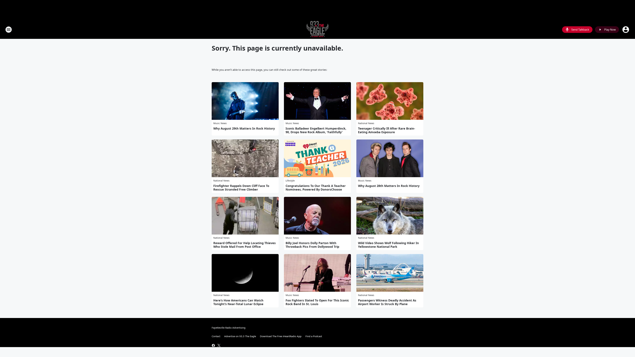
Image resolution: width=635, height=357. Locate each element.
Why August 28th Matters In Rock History (389, 186)
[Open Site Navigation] (8, 29)
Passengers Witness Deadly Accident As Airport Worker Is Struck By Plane (387, 302)
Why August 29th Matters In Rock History (244, 128)
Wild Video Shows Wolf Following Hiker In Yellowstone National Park (388, 244)
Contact (216, 336)
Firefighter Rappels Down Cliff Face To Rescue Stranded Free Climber (241, 187)
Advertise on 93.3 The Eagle (240, 336)
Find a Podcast (313, 336)
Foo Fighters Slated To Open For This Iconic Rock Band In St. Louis (317, 302)
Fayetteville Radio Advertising (228, 327)
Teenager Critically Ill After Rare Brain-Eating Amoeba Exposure (386, 130)
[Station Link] (317, 29)
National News (366, 123)
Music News (220, 123)
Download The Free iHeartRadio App (280, 336)
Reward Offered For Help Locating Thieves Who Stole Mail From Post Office (244, 244)
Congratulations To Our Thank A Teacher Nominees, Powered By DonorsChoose (316, 187)
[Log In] (626, 29)
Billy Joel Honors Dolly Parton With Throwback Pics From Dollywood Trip (312, 244)
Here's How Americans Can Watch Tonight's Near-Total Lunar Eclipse (238, 302)
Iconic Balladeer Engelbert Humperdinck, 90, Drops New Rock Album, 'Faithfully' (316, 130)
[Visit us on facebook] (213, 345)
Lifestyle (290, 180)
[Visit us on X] (219, 345)
